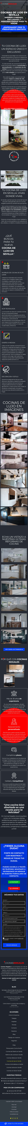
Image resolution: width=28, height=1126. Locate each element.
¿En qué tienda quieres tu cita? (10, 918)
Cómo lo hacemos (14, 1015)
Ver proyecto (14, 555)
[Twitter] (10, 1118)
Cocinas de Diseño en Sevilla (14, 1051)
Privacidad (14, 1109)
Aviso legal (14, 1107)
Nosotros (14, 1031)
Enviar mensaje (11, 945)
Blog (14, 1034)
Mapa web (14, 1104)
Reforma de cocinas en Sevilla (14, 1054)
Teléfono (5, 912)
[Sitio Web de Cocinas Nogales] (9, 4)
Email (4, 906)
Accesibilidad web (14, 1114)
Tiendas (14, 1024)
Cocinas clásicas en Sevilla (14, 1058)
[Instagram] (15, 1118)
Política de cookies (14, 1111)
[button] (26, 3)
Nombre (5, 900)
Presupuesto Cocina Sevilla (14, 1048)
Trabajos (14, 1018)
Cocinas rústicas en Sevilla (14, 1067)
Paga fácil (14, 1040)
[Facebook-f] (12, 1118)
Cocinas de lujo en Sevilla (14, 1061)
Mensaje (5, 924)
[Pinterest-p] (17, 1118)
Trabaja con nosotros (14, 1037)
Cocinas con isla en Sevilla (14, 1070)
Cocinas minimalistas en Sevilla (14, 1064)
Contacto (14, 1028)
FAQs (14, 1045)
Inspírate (14, 1021)
